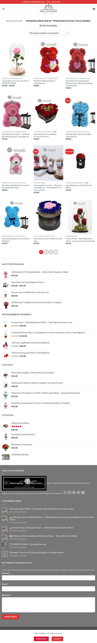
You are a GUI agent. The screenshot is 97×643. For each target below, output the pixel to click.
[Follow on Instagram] (69, 493)
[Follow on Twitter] (74, 493)
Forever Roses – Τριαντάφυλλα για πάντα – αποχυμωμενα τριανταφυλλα (80, 239)
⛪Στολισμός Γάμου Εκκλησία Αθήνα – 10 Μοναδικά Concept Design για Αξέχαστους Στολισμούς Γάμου (51, 518)
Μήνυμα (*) (6, 595)
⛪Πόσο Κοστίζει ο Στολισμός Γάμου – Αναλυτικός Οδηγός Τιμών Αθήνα (41, 527)
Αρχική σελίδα (14, 20)
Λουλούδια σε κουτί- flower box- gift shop (48, 239)
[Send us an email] (78, 493)
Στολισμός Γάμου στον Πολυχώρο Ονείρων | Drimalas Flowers (36, 552)
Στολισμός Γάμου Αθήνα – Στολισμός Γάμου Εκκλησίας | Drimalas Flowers (41, 509)
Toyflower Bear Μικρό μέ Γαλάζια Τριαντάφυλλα (78, 135)
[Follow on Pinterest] (83, 493)
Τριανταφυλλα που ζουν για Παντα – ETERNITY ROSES (16, 82)
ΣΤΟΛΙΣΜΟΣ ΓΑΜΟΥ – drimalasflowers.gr (27, 544)
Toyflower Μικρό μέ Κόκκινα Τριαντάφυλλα (44, 82)
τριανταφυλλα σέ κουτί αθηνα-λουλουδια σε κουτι (45, 135)
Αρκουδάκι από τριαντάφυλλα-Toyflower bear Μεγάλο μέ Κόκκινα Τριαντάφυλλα (79, 83)
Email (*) (5, 584)
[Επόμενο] (56, 252)
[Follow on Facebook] (65, 493)
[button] (3, 9)
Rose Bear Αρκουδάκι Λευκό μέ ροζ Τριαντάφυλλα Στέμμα (15, 186)
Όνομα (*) (6, 573)
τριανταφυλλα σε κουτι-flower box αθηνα (79, 186)
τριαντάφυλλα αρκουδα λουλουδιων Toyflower (16, 239)
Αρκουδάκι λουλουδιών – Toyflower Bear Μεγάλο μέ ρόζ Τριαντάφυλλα (16, 135)
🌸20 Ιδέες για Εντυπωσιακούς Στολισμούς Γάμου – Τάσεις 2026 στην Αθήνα (43, 536)
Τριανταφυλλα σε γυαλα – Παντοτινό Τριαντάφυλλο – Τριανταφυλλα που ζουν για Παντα (48, 187)
